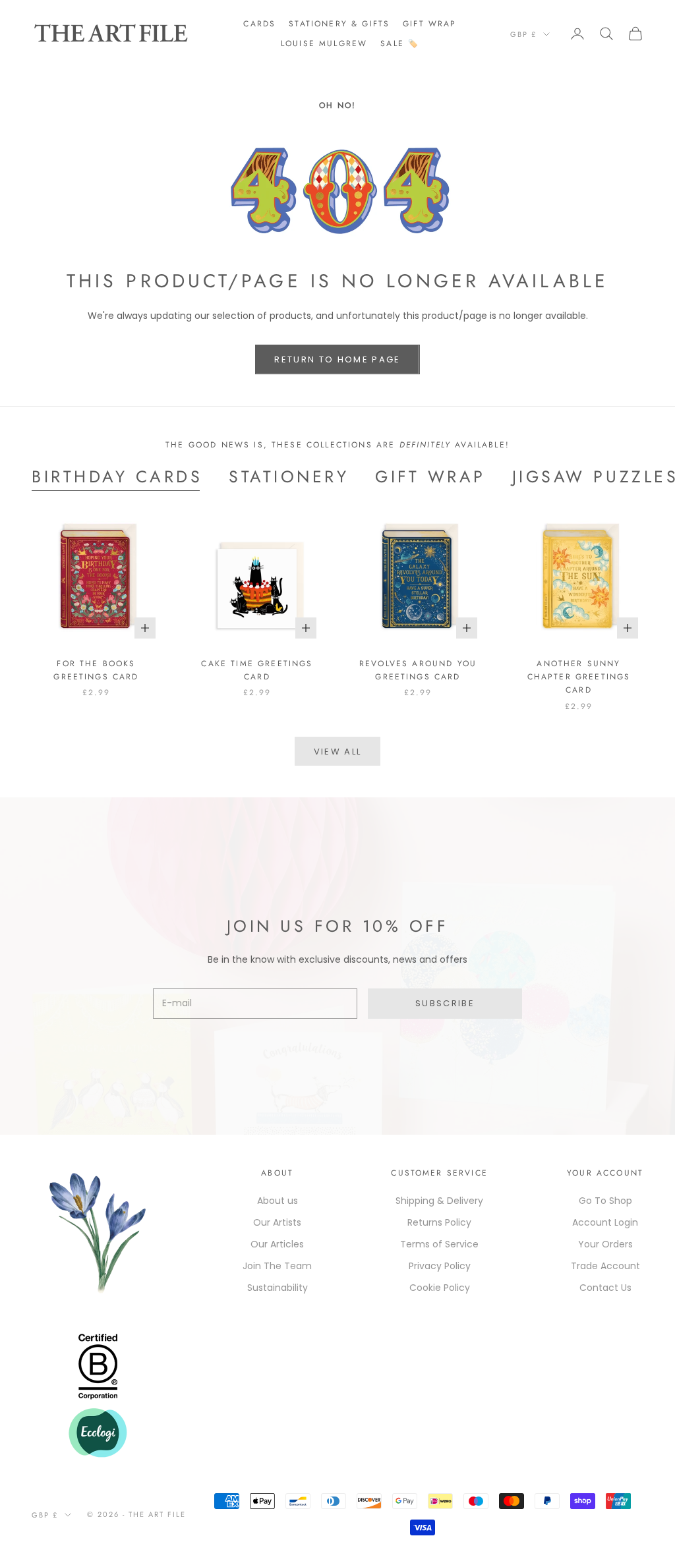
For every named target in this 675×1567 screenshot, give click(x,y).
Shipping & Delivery (439, 1200)
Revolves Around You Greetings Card (418, 670)
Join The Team (277, 1265)
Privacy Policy (440, 1265)
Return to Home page (337, 359)
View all (338, 751)
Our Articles (277, 1244)
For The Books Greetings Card (95, 670)
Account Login (605, 1222)
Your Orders (605, 1244)
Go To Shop (605, 1200)
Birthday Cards (117, 476)
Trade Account (605, 1265)
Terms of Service (439, 1244)
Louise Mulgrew (324, 43)
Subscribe (445, 1003)
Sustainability (277, 1287)
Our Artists (277, 1222)
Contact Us (605, 1287)
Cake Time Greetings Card (256, 670)
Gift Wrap (429, 24)
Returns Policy (439, 1222)
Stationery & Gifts (339, 24)
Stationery (289, 476)
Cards (259, 24)
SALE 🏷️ (399, 43)
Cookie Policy (439, 1287)
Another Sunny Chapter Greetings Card (579, 677)
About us (277, 1200)
